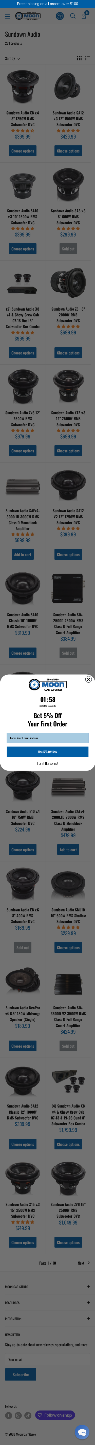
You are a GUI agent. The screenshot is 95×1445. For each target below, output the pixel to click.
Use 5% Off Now (47, 751)
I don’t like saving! (47, 763)
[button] (82, 1432)
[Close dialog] (88, 679)
